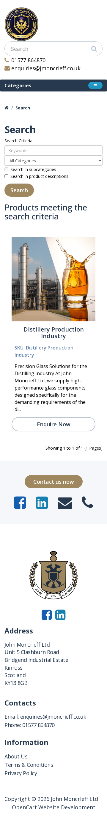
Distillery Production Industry (53, 332)
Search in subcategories (33, 169)
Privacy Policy (20, 773)
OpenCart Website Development (53, 807)
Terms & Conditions (28, 764)
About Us (15, 756)
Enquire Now (53, 424)
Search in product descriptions (39, 176)
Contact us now (53, 481)
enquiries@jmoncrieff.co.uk (46, 68)
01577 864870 (28, 60)
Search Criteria (18, 140)
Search (22, 108)
